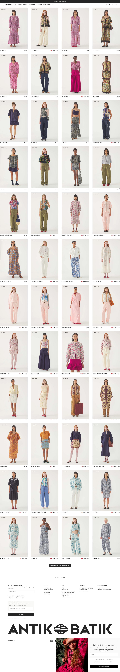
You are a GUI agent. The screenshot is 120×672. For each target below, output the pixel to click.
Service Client (65, 589)
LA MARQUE (39, 4)
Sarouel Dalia (96, 558)
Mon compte (46, 591)
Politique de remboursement (68, 591)
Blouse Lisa (34, 189)
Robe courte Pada (5, 373)
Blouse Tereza (66, 96)
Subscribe (21, 614)
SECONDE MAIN (47, 4)
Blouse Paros (96, 189)
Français (10, 640)
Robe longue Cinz (5, 558)
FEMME (20, 4)
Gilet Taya (34, 142)
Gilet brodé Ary (35, 235)
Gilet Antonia (35, 373)
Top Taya (2, 189)
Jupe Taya (64, 142)
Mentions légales (65, 595)
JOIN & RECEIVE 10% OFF (104, 666)
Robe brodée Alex (97, 281)
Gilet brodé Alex (97, 327)
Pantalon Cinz (66, 558)
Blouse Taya (65, 50)
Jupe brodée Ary (35, 466)
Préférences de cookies (67, 597)
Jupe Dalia (34, 558)
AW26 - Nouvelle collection (60, 1)
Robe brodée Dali (4, 512)
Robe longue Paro (67, 327)
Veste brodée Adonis (67, 281)
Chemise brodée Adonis (99, 235)
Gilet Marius (34, 50)
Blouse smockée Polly (6, 235)
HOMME (25, 4)
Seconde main (47, 594)
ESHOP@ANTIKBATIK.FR (85, 591)
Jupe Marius (96, 96)
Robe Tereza (3, 96)
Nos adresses (47, 592)
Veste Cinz (65, 512)
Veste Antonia (66, 373)
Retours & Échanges (48, 589)
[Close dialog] (117, 641)
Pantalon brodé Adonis (37, 281)
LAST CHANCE (31, 4)
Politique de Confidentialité (68, 592)
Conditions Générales (66, 594)
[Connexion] (109, 4)
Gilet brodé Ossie (97, 142)
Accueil (57, 577)
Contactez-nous (47, 588)
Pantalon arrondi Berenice (100, 373)
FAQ (63, 588)
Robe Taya (3, 50)
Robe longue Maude (5, 281)
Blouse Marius (35, 96)
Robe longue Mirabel (98, 466)
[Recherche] (52, 4)
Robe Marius (96, 50)
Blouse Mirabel (4, 142)
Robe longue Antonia (68, 235)
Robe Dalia (95, 512)
